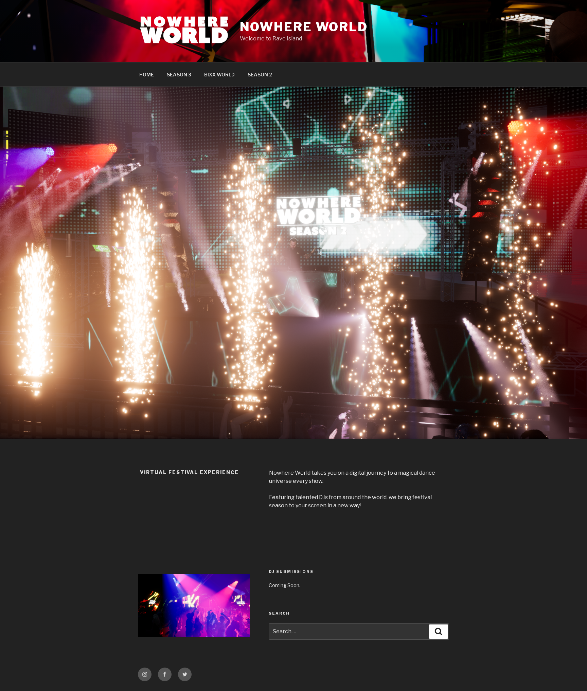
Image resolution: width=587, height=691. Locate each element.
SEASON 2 (260, 74)
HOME (146, 74)
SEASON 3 (179, 74)
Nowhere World (304, 26)
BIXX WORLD (219, 74)
